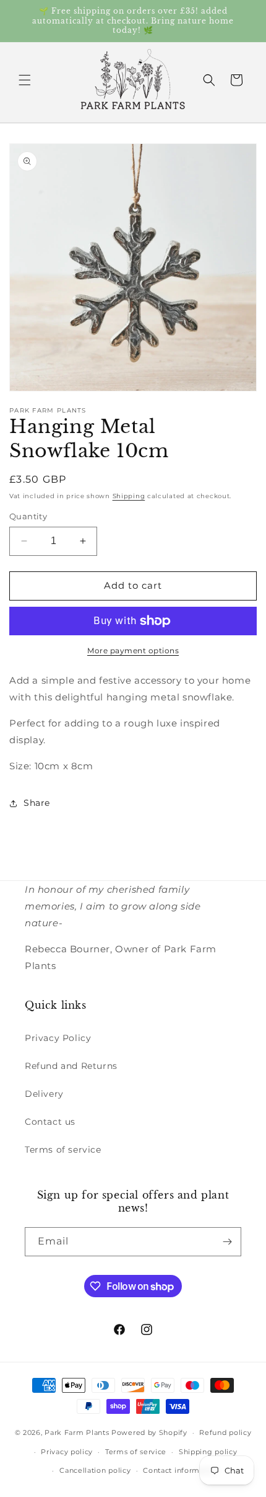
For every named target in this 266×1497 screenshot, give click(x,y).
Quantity (28, 516)
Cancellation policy (95, 1470)
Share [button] (37, 802)
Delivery (44, 1093)
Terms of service (63, 1149)
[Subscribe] (227, 1241)
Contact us (50, 1121)
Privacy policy (67, 1451)
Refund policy (225, 1432)
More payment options (133, 650)
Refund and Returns (71, 1065)
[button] (24, 80)
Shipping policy (208, 1451)
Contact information (180, 1470)
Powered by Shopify (149, 1432)
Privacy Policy (58, 1037)
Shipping (129, 496)
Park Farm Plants (77, 1432)
